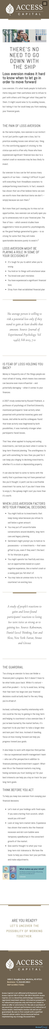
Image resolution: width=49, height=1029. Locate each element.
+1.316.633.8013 (23, 982)
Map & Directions (15, 984)
